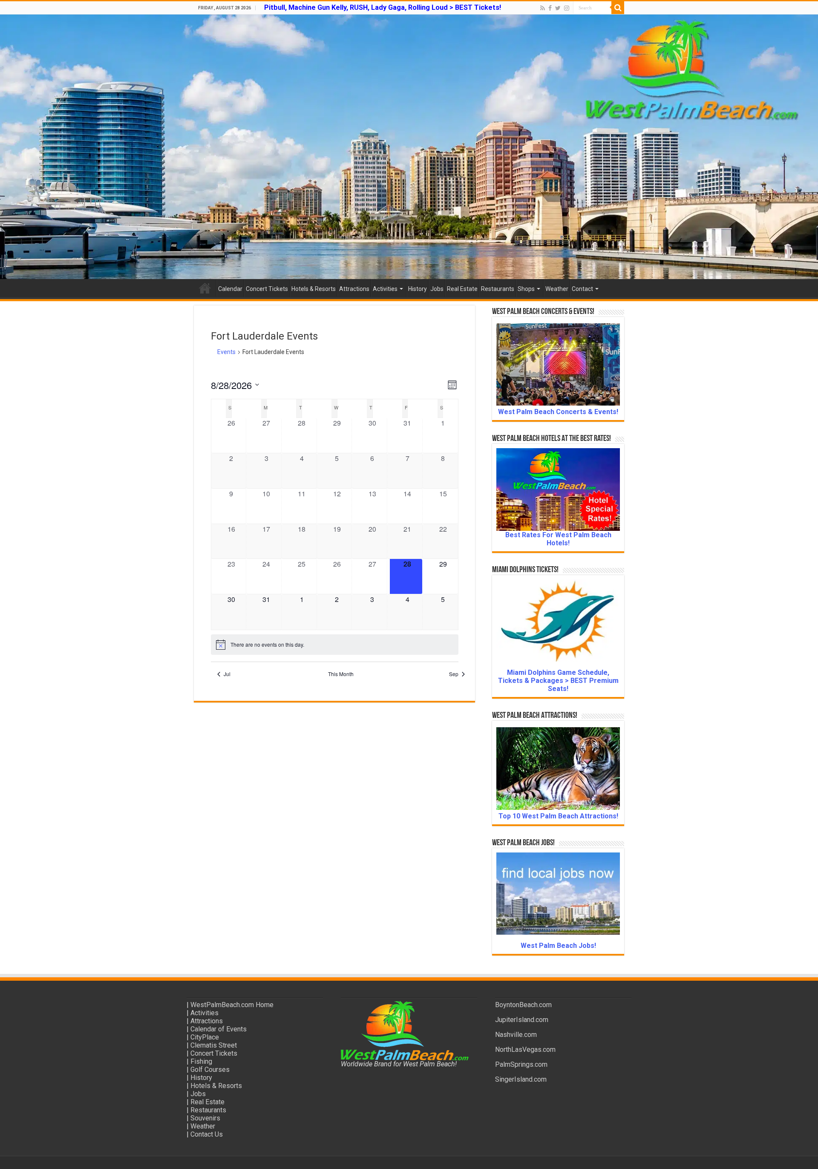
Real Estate (462, 288)
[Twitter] (558, 8)
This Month (341, 674)
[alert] (334, 644)
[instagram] (566, 8)
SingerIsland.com (521, 1079)
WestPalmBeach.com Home (232, 1005)
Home (205, 288)
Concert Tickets (267, 288)
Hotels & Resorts (313, 288)
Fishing (201, 1061)
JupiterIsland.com (521, 1020)
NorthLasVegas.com (525, 1049)
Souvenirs (205, 1118)
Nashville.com (516, 1035)
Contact (582, 288)
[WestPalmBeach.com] (409, 146)
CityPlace (204, 1037)
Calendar (230, 288)
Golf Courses (210, 1069)
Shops (526, 288)
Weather (556, 288)
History (417, 288)
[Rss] (542, 8)
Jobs (437, 288)
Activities (385, 288)
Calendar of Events (218, 1029)
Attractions (354, 288)
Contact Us (206, 1134)
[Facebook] (550, 8)
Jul (227, 674)
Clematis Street (213, 1045)
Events (226, 351)
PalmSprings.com (521, 1064)
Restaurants (497, 288)
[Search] (617, 7)
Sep (453, 674)
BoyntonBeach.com (523, 1005)
